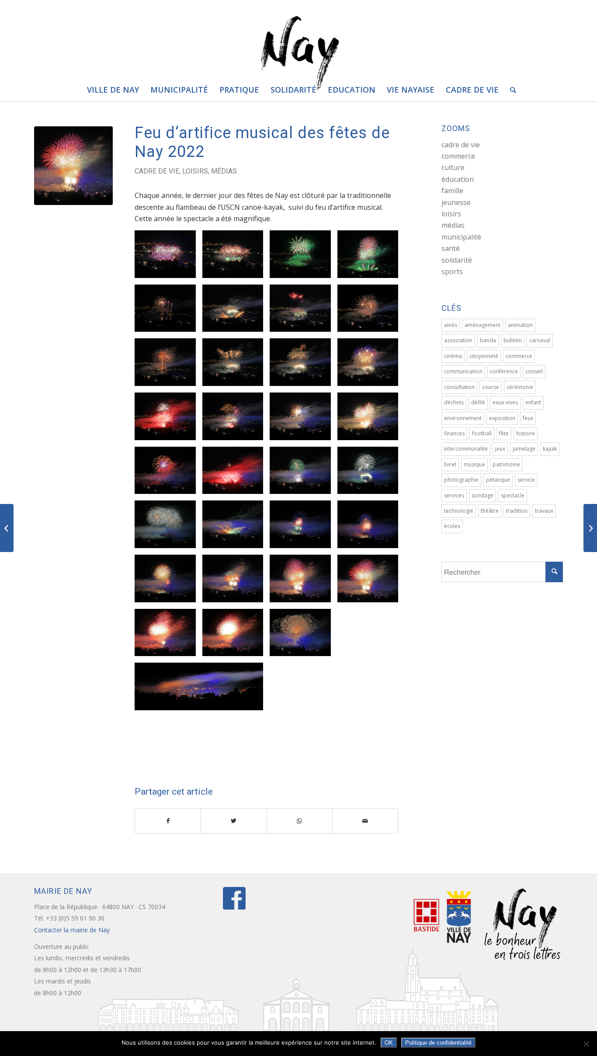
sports (452, 271)
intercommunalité (466, 448)
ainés (450, 325)
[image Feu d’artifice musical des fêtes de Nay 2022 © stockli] (168, 257)
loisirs (195, 171)
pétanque (498, 479)
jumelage (524, 448)
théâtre (490, 510)
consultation (459, 387)
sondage (482, 495)
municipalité (461, 237)
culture (453, 167)
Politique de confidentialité (438, 1042)
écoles (452, 526)
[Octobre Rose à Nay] (590, 528)
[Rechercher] (510, 90)
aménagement (482, 325)
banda (488, 340)
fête (504, 433)
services (454, 495)
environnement (463, 418)
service (526, 479)
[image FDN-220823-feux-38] (303, 582)
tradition (517, 510)
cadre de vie (157, 171)
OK (389, 1042)
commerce (458, 156)
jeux (500, 448)
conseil (534, 371)
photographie (461, 479)
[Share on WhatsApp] (299, 821)
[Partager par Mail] (365, 821)
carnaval (539, 340)
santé (450, 248)
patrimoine (506, 464)
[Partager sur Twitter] (233, 821)
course (490, 387)
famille (452, 190)
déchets (454, 402)
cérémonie (520, 387)
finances (454, 433)
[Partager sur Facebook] (168, 821)
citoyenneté (483, 356)
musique (474, 464)
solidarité (456, 260)
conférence (504, 371)
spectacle (512, 495)
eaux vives (505, 402)
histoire (525, 433)
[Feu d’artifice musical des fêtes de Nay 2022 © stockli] (73, 165)
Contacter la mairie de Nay (72, 930)
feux (528, 418)
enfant (533, 402)
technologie (458, 510)
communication (463, 371)
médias (224, 171)
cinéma (453, 356)
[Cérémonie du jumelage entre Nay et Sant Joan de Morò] (7, 528)
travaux (544, 510)
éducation (457, 179)
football (482, 433)
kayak (550, 448)
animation (520, 325)
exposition (502, 418)
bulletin (512, 340)
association (458, 340)
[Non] (586, 1043)
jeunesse (456, 202)
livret (450, 464)
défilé (478, 402)
